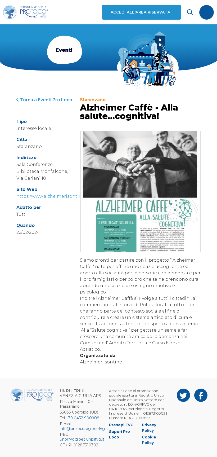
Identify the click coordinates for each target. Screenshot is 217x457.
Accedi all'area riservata (140, 12)
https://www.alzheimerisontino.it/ (53, 196)
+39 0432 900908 (83, 418)
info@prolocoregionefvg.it (84, 428)
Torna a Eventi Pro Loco (45, 99)
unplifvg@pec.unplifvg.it (82, 439)
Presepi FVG (121, 425)
